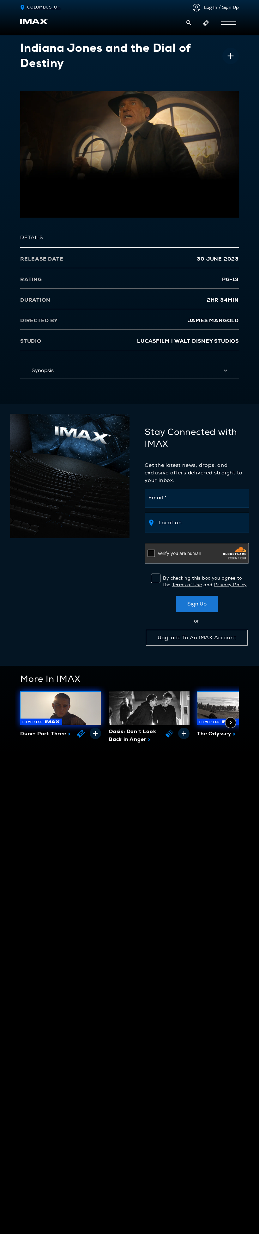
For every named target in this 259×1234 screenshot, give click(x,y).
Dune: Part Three (45, 733)
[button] (188, 23)
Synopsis (43, 370)
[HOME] (34, 21)
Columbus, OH (44, 7)
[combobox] (200, 523)
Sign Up (197, 604)
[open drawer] (228, 23)
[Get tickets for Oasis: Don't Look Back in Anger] (169, 733)
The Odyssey (216, 733)
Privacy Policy (230, 584)
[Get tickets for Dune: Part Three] (81, 733)
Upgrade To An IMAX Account (197, 638)
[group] (60, 716)
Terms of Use (187, 584)
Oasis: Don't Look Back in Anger (132, 735)
